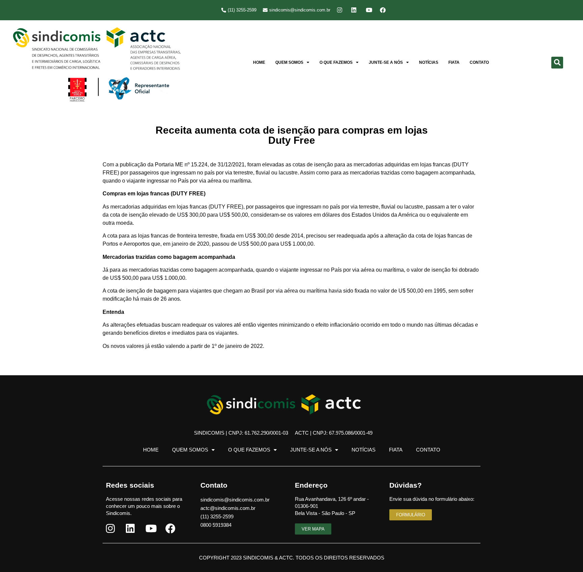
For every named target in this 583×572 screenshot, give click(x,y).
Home (259, 62)
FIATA (454, 62)
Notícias (428, 62)
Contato (479, 62)
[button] (557, 63)
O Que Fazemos (336, 62)
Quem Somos (289, 62)
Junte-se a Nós (386, 62)
